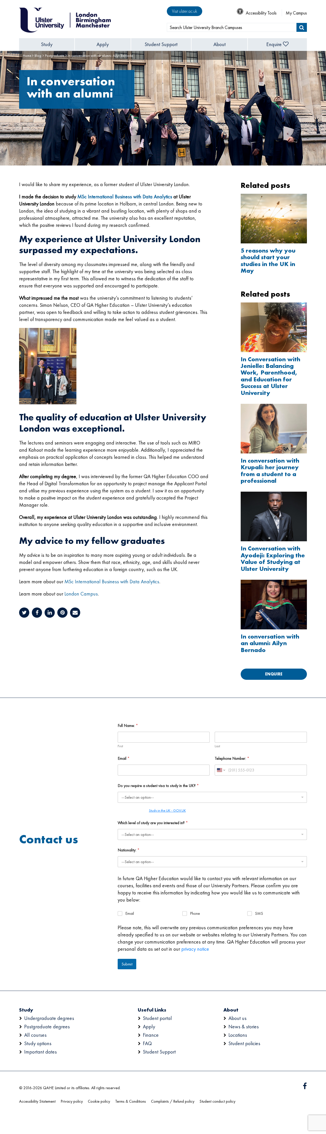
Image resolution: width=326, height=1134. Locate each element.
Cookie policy (99, 1101)
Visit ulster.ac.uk (184, 11)
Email (124, 758)
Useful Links (152, 1009)
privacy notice (195, 949)
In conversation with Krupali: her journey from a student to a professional (270, 470)
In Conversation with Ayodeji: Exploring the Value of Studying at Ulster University (273, 558)
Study (46, 44)
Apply (103, 44)
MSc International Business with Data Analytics (124, 196)
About (219, 44)
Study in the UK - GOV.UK (167, 810)
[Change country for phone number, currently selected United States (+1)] (221, 770)
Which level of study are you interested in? (153, 822)
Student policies (244, 1043)
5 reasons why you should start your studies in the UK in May (268, 260)
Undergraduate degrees (49, 1018)
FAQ (147, 1043)
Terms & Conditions (130, 1101)
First (120, 746)
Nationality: (129, 850)
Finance (151, 1035)
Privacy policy (72, 1101)
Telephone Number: (232, 758)
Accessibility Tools (261, 13)
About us (237, 1018)
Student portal (157, 1018)
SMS (259, 913)
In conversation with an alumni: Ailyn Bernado (270, 643)
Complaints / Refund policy (172, 1101)
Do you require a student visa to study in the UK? (158, 785)
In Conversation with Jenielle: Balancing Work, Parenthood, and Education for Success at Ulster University (270, 376)
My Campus (296, 13)
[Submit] (301, 27)
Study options (37, 1043)
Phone (195, 913)
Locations (237, 1035)
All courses (35, 1035)
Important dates (40, 1051)
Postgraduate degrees (47, 1026)
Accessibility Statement (37, 1101)
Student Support (161, 44)
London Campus (81, 593)
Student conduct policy (217, 1101)
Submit (126, 964)
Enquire (274, 44)
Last (217, 746)
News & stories (243, 1026)
